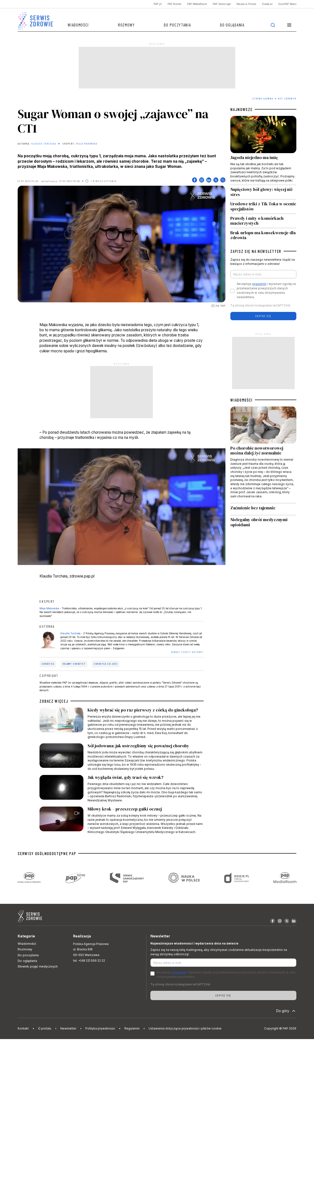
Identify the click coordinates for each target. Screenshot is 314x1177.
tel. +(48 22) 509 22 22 (89, 960)
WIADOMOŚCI (241, 399)
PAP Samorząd (222, 4)
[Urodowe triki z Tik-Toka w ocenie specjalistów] (263, 206)
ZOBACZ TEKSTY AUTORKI (187, 651)
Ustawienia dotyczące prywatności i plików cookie (185, 1028)
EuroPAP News (287, 4)
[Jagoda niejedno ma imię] (263, 150)
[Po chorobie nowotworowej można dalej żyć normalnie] (263, 454)
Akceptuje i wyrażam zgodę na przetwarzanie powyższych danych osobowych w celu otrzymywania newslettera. (266, 290)
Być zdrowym (287, 98)
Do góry (282, 1011)
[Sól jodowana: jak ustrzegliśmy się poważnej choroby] (121, 757)
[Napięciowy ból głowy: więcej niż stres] (263, 192)
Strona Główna (262, 98)
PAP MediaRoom (197, 4)
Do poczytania (177, 24)
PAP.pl (158, 4)
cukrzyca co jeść (106, 663)
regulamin (259, 284)
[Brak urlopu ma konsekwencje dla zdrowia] (263, 234)
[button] (289, 25)
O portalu (44, 1028)
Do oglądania (232, 24)
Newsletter (68, 1028)
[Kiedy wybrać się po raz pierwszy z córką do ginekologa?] (121, 723)
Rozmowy (126, 24)
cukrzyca (48, 663)
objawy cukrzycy (74, 663)
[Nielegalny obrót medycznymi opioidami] (263, 522)
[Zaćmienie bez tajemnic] (263, 509)
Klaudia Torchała (43, 143)
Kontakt (23, 1028)
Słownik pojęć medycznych (38, 966)
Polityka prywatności (100, 1028)
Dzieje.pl (267, 4)
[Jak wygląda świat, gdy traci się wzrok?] (121, 788)
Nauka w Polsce (246, 4)
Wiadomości (78, 24)
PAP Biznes (174, 4)
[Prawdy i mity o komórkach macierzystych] (263, 221)
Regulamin (132, 1028)
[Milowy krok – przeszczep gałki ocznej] (121, 820)
